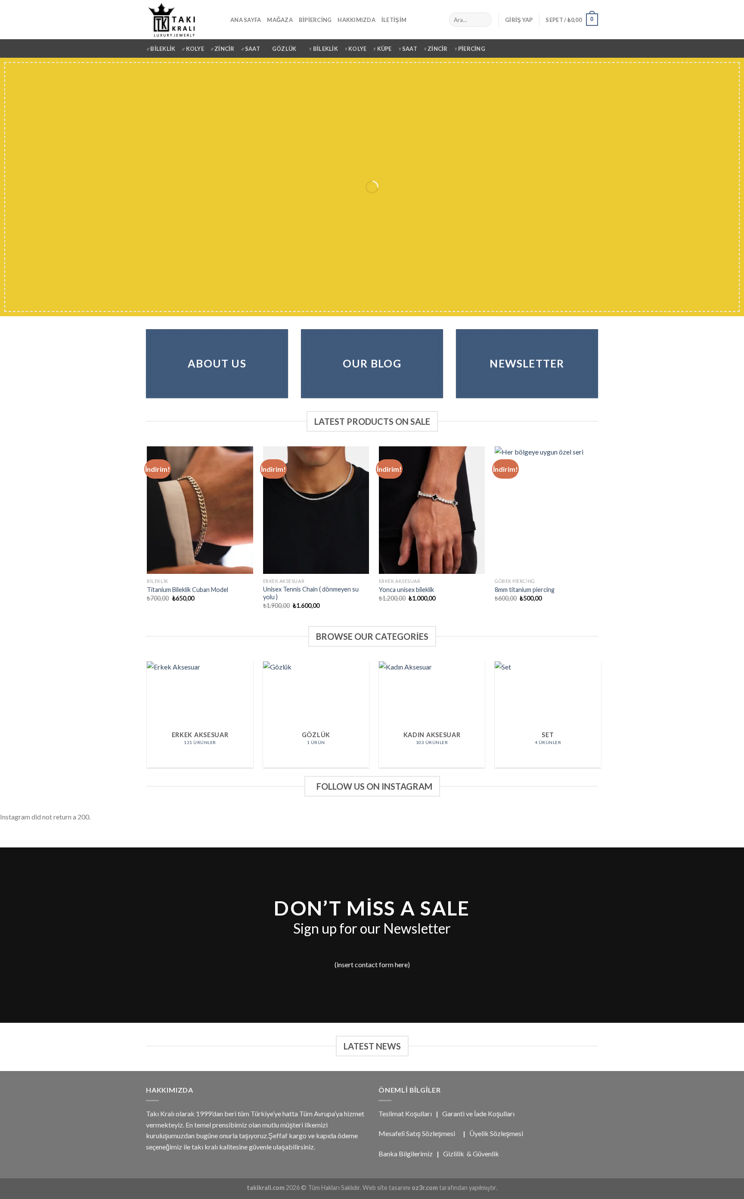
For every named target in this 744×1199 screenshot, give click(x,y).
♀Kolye (355, 48)
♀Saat (407, 48)
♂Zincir (222, 48)
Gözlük (284, 48)
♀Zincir (435, 48)
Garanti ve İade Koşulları (478, 1113)
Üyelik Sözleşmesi (496, 1133)
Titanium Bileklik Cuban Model (187, 589)
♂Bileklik (160, 48)
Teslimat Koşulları (405, 1113)
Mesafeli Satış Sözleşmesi (416, 1133)
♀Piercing (469, 48)
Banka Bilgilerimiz (405, 1153)
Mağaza (280, 19)
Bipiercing (315, 19)
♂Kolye (192, 48)
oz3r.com (425, 1187)
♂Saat (250, 48)
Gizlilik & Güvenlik (471, 1153)
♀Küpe (381, 48)
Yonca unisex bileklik (406, 589)
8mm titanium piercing (525, 589)
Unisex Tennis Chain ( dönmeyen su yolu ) (311, 593)
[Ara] (483, 19)
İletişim (393, 19)
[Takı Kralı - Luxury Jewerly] (181, 19)
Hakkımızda (356, 19)
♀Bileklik (323, 48)
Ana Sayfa (245, 19)
